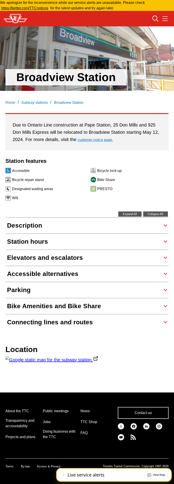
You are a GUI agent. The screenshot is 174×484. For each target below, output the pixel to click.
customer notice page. (95, 140)
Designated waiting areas (32, 189)
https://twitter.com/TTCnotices (24, 8)
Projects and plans (20, 437)
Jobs (47, 422)
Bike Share (106, 180)
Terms (9, 466)
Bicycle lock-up (109, 171)
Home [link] (10, 102)
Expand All (130, 214)
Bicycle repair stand (28, 180)
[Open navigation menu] (165, 19)
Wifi (15, 198)
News (85, 411)
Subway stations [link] (34, 102)
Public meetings (56, 411)
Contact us (143, 413)
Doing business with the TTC (59, 434)
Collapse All (155, 214)
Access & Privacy (49, 466)
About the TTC (17, 411)
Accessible (21, 171)
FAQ (84, 433)
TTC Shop (88, 422)
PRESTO (104, 189)
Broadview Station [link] (68, 102)
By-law (25, 466)
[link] (121, 426)
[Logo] (15, 18)
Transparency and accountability (19, 423)
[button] (156, 475)
